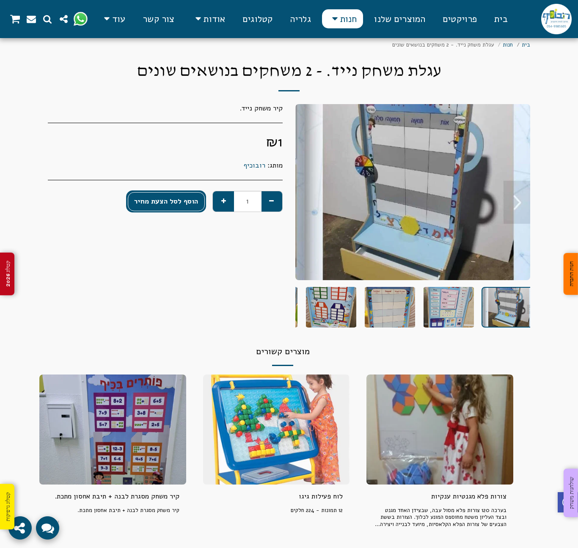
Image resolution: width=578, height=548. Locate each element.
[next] (309, 192)
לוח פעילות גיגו (321, 496)
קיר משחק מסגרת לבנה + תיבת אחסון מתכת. (117, 496)
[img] (439, 430)
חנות (508, 45)
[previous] (516, 192)
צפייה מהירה (440, 463)
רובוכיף (254, 165)
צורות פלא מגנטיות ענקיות (468, 496)
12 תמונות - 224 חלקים (317, 510)
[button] (208, 18)
